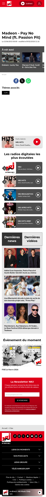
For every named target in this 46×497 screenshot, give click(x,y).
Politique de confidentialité (17, 482)
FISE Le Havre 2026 (10, 369)
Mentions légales (32, 477)
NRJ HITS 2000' (24, 221)
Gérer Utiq (33, 482)
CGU (14, 480)
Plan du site (10, 477)
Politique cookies (25, 480)
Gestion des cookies (22, 485)
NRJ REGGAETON (25, 194)
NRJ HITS (20, 142)
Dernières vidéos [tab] (32, 239)
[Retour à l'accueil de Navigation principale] (9, 3)
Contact (20, 477)
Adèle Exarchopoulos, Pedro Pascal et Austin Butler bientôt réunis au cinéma (20, 271)
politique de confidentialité (12, 410)
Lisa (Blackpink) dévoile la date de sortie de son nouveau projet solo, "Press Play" (22, 299)
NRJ (19, 167)
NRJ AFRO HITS (24, 207)
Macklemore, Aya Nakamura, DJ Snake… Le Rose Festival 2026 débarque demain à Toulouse (21, 328)
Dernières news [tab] (12, 239)
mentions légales (30, 409)
